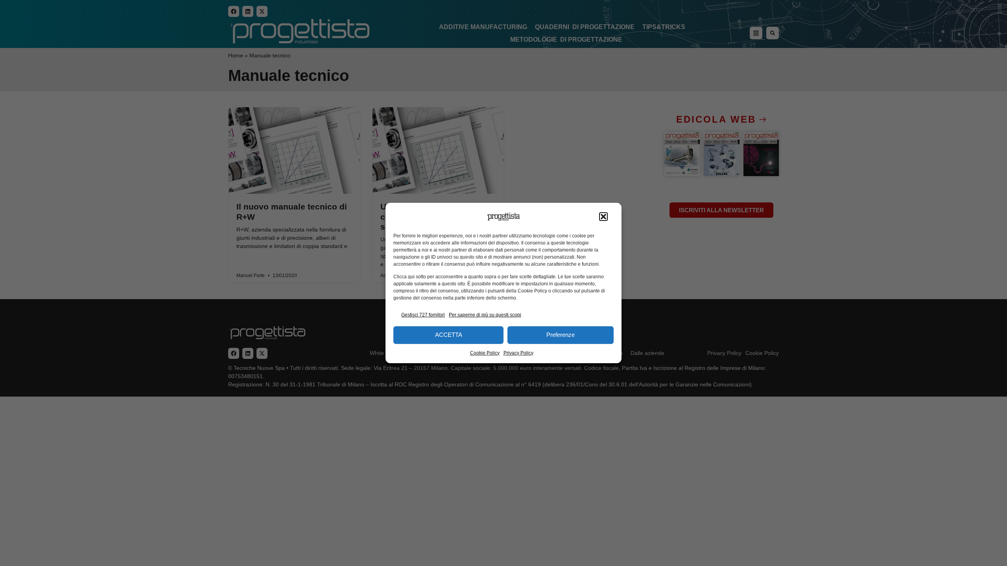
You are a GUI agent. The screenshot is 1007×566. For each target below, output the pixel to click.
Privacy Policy (518, 353)
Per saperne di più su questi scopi (485, 315)
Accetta (448, 334)
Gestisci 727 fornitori (423, 315)
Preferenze (560, 334)
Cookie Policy (485, 353)
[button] (603, 217)
